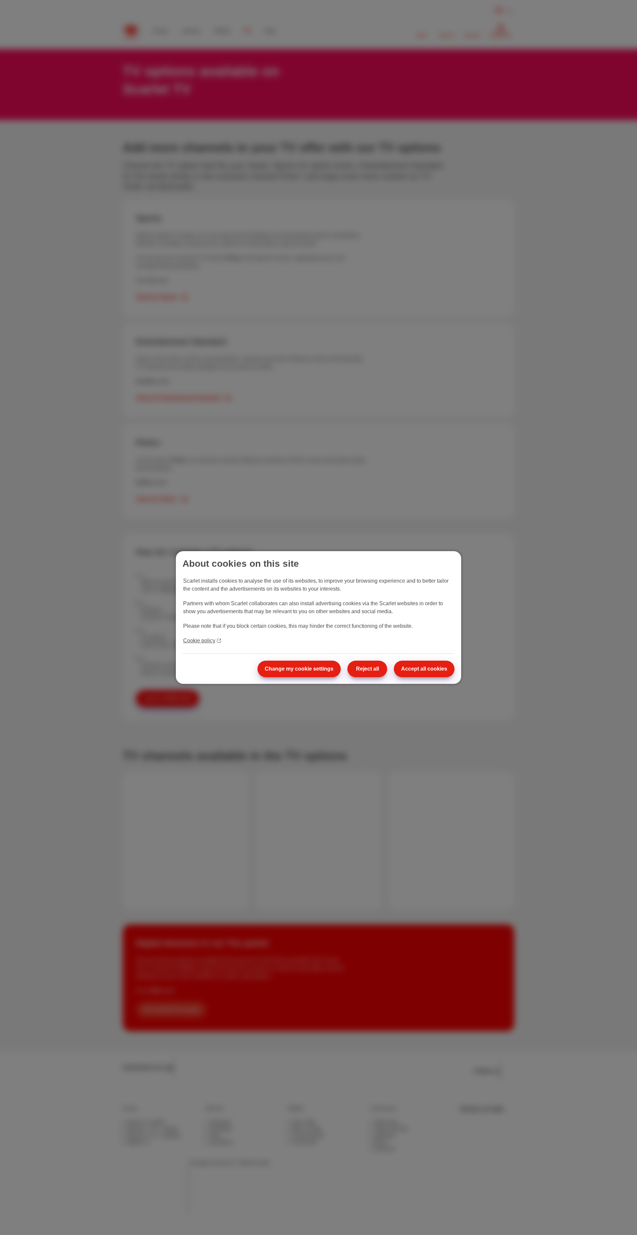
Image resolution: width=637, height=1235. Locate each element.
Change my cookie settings (299, 669)
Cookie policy (199, 640)
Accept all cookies (424, 669)
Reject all (367, 669)
